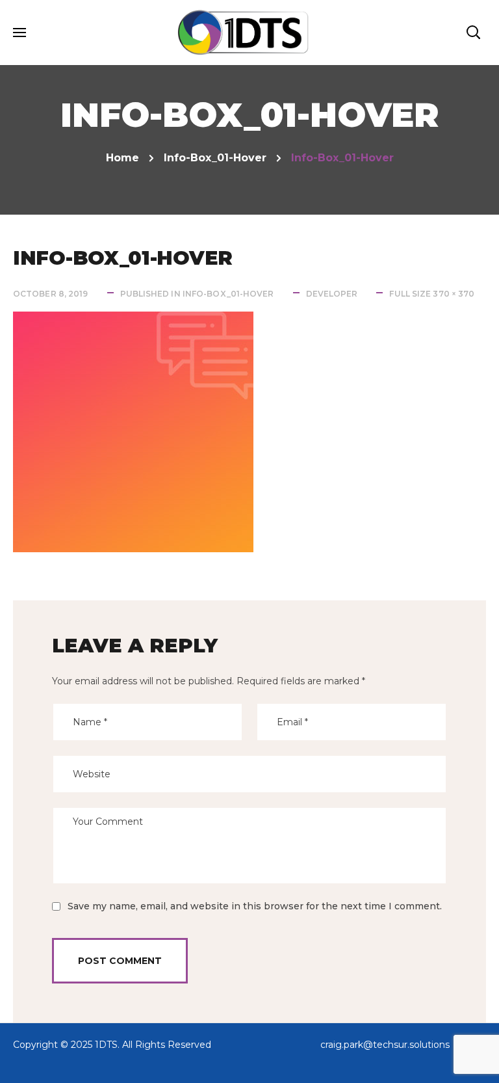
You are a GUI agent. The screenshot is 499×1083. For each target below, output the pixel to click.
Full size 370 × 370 (431, 294)
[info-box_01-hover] (133, 321)
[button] (473, 33)
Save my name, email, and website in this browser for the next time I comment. (255, 906)
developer (332, 294)
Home (122, 158)
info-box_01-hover (215, 158)
